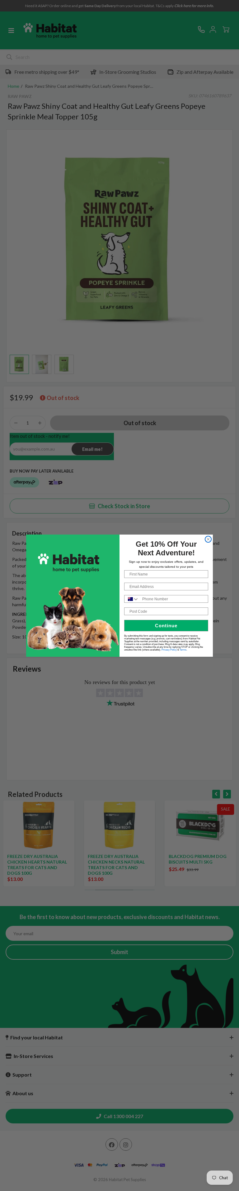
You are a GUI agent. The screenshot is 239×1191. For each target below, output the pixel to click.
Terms (183, 649)
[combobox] (131, 598)
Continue (166, 625)
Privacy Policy (169, 649)
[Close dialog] (208, 539)
